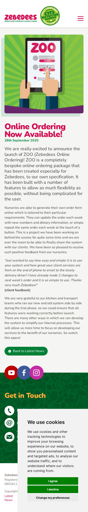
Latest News (9, 498)
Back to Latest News (28, 351)
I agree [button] (53, 481)
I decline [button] (53, 489)
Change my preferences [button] (53, 497)
